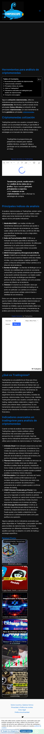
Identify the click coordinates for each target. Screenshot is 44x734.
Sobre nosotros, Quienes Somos (22, 705)
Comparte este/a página (12, 95)
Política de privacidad (22, 712)
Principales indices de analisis (14, 86)
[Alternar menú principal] (40, 11)
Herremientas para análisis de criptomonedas (18, 81)
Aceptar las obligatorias (10, 731)
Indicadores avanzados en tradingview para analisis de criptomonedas (18, 91)
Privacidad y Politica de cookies (22, 707)
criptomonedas (28, 112)
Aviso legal (22, 710)
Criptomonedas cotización (13, 84)
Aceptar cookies (26, 731)
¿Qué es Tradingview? (12, 88)
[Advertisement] (22, 45)
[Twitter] (23, 717)
